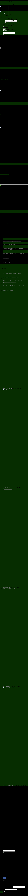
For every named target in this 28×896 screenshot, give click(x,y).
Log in (2, 891)
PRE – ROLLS (11, 24)
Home (4, 11)
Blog (4, 26)
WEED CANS (8, 16)
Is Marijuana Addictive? (8, 86)
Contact (5, 30)
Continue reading (4, 79)
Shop (4, 13)
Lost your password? (4, 894)
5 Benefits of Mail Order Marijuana (12, 181)
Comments (14, 80)
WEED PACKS (8, 21)
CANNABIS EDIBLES (12, 19)
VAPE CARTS (11, 20)
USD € (5, 878)
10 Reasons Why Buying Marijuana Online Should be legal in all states (12, 123)
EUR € (6, 881)
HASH (6, 15)
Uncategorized (2, 40)
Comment (13, 224)
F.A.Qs (4, 29)
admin (19, 37)
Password (2, 889)
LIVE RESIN (10, 18)
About (4, 28)
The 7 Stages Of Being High (10, 44)
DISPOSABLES (8, 14)
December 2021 (6, 262)
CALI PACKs (10, 23)
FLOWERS (10, 25)
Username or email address (6, 886)
